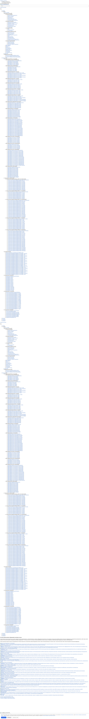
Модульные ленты (11, 34)
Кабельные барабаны (11, 43)
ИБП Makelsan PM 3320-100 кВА (13, 168)
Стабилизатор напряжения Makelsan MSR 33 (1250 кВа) (16, 248)
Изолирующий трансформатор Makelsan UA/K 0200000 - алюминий (16, 271)
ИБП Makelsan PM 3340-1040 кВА (13, 176)
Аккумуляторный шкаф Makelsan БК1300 (12, 312)
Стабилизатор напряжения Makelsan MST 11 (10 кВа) (16, 193)
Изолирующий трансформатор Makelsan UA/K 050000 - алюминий (16, 261)
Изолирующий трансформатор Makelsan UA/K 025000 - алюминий (16, 256)
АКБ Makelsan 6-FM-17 (9, 281)
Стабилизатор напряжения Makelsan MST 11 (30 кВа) (16, 196)
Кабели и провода (10, 16)
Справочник (6, 53)
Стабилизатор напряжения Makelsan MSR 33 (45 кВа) (16, 236)
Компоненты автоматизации (12, 24)
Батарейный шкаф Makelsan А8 (11, 317)
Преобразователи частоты (12, 22)
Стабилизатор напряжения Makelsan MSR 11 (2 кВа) (16, 220)
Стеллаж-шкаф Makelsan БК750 (11, 311)
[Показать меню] (0, 8)
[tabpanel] (44, 1)
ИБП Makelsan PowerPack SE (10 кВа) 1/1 (14, 85)
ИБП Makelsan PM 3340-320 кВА (13, 173)
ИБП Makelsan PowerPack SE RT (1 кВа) (14, 90)
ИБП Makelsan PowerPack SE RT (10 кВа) (14, 409)
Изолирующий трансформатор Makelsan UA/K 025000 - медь (15, 257)
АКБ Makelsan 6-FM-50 (9, 284)
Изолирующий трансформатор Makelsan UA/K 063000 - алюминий (16, 263)
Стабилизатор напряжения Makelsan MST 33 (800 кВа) (16, 213)
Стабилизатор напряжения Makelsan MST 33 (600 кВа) (16, 212)
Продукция (4, 57)
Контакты (3, 320)
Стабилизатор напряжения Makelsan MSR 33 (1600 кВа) (16, 249)
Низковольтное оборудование (12, 15)
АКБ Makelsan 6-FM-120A (10, 288)
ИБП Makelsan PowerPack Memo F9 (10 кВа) (15, 98)
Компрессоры (8, 49)
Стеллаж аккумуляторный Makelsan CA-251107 (13, 298)
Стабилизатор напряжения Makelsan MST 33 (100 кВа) (16, 205)
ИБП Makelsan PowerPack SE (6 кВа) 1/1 (14, 84)
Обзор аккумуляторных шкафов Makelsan (12, 310)
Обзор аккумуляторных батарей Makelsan (12, 276)
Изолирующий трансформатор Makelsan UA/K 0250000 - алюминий (16, 273)
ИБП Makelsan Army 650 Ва (12, 67)
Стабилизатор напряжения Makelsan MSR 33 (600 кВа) (16, 245)
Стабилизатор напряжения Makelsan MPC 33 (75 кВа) (16, 181)
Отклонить (9, 717)
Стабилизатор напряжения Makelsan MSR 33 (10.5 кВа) (16, 233)
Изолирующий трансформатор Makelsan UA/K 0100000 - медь (16, 267)
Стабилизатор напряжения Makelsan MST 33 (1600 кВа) (16, 216)
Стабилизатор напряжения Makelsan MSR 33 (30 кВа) (16, 235)
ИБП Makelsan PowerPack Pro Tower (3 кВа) (15, 77)
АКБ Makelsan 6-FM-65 (9, 285)
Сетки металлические (11, 38)
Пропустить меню (3, 7)
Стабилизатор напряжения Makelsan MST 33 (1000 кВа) (16, 214)
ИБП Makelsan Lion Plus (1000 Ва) (13, 63)
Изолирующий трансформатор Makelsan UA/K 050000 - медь (15, 262)
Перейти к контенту (3, 0)
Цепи (9, 35)
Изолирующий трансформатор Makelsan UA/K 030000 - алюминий (16, 258)
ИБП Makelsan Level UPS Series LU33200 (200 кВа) (16, 159)
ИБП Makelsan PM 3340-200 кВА (13, 170)
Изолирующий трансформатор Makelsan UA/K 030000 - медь (15, 259)
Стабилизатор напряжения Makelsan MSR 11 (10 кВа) (16, 223)
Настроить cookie (15, 717)
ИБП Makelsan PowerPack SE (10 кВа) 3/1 (14, 86)
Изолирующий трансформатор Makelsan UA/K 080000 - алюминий (16, 265)
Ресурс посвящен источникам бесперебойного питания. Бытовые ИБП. (44, 689)
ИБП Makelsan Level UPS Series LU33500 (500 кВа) (16, 162)
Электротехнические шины (12, 19)
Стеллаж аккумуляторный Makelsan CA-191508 (13, 295)
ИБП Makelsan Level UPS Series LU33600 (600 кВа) (16, 163)
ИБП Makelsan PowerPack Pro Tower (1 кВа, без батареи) (17, 73)
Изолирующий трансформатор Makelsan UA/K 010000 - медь (15, 254)
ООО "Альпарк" (6, 12)
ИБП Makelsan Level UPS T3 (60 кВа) (14, 142)
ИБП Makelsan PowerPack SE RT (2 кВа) (14, 91)
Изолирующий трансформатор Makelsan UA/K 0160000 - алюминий (16, 270)
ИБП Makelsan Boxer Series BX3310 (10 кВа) (15, 119)
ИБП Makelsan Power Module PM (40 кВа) (14, 107)
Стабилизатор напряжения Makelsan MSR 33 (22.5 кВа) (16, 234)
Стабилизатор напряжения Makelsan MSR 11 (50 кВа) (16, 228)
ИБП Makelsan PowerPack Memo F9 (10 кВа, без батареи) (17, 99)
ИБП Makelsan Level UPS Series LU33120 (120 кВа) (16, 157)
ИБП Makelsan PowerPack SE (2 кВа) (13, 81)
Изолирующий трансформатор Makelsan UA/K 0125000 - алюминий (16, 268)
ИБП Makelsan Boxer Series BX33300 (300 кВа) (15, 132)
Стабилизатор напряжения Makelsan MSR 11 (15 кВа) (16, 224)
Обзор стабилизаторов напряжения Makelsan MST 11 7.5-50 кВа (18, 191)
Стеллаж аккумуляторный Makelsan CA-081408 (13, 300)
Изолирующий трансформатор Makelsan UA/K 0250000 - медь (16, 274)
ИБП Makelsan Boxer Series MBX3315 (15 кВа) (15, 122)
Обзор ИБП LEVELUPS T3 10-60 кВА (14, 137)
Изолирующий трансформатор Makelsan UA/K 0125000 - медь (16, 269)
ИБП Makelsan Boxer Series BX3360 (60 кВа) (15, 126)
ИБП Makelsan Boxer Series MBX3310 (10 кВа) (15, 120)
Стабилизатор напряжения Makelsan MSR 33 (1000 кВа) (16, 247)
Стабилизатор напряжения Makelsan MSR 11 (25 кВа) (16, 226)
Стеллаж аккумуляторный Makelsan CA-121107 (13, 304)
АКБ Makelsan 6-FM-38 (9, 283)
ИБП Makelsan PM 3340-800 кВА (13, 175)
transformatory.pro (3, 692)
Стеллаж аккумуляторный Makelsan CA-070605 (13, 294)
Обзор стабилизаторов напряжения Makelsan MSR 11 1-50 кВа (17, 218)
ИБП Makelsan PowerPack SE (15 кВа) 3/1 (14, 87)
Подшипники (10, 27)
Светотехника (10, 17)
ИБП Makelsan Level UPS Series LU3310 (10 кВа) (15, 466)
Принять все (4, 717)
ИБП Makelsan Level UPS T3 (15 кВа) (14, 139)
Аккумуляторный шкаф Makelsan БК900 (12, 315)
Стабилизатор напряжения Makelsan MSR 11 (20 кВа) (16, 225)
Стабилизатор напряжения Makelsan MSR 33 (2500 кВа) (16, 250)
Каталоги (3, 318)
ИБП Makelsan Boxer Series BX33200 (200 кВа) (15, 130)
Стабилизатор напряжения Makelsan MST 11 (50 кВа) (16, 198)
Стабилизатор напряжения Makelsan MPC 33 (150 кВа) (16, 184)
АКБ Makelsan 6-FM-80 (9, 286)
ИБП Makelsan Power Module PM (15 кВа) (14, 104)
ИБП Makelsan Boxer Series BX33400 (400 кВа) (15, 133)
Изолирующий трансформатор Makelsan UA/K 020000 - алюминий (16, 570)
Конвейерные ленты (11, 32)
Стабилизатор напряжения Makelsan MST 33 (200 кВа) (16, 208)
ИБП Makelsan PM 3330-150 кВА (13, 169)
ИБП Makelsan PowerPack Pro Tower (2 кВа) (15, 391)
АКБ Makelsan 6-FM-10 (9, 279)
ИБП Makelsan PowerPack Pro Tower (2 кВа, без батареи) (17, 75)
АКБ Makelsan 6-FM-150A (10, 289)
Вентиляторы (8, 47)
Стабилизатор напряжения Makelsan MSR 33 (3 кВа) (16, 231)
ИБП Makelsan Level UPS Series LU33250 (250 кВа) (16, 160)
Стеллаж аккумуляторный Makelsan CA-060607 (13, 299)
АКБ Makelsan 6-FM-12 (9, 280)
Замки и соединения (11, 33)
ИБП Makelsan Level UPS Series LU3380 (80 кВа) (15, 156)
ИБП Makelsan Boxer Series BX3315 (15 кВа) (15, 121)
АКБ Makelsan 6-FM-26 (9, 282)
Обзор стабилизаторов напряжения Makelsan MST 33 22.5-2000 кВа (18, 200)
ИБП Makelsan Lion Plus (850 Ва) (13, 62)
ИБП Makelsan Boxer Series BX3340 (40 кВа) (15, 125)
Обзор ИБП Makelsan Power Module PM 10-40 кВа (16, 102)
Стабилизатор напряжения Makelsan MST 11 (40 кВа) (16, 197)
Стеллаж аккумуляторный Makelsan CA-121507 (13, 305)
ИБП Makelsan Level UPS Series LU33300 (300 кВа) (16, 161)
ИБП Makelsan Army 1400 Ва (12, 385)
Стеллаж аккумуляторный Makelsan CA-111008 (13, 302)
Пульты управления (11, 42)
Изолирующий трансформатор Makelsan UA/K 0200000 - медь (16, 272)
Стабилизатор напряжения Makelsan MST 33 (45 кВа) (16, 202)
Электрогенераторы (11, 29)
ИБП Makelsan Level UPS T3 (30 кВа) (14, 140)
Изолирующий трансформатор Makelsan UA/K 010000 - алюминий (16, 253)
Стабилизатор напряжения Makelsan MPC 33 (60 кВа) (16, 180)
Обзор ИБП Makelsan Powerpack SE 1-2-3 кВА (15, 79)
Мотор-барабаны (10, 36)
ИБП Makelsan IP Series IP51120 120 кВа (14, 432)
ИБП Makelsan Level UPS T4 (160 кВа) (14, 147)
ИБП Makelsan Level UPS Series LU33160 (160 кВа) (16, 158)
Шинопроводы (8, 45)
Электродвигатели (11, 25)
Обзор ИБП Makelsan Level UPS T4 (13, 144)
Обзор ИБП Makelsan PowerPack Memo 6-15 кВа (15, 95)
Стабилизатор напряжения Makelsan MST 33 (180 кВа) (16, 207)
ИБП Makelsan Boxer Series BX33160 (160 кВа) (15, 129)
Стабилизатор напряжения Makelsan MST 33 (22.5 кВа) (16, 201)
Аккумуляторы (10, 30)
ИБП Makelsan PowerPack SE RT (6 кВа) (14, 93)
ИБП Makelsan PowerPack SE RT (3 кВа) (14, 92)
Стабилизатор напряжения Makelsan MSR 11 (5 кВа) (16, 222)
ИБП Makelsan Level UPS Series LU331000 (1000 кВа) (16, 165)
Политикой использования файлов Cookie (67, 714)
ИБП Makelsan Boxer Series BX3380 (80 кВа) (15, 127)
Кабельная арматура (11, 18)
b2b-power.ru (2, 689)
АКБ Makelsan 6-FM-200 (10, 290)
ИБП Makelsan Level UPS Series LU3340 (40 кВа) (15, 154)
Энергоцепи (8, 51)
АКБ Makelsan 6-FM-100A (10, 287)
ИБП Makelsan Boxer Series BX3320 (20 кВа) (15, 438)
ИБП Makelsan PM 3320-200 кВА (13, 171)
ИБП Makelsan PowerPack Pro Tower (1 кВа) (15, 74)
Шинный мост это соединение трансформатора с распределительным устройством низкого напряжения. (49, 686)
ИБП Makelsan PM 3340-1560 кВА (13, 177)
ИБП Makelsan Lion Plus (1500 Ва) (13, 64)
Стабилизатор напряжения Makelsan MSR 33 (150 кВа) (16, 240)
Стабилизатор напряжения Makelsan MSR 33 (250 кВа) (16, 242)
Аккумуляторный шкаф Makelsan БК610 (12, 316)
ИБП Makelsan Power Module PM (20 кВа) (14, 105)
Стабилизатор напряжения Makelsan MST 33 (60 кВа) (16, 203)
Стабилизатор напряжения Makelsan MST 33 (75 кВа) (16, 204)
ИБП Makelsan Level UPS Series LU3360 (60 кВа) (15, 155)
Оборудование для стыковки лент (13, 39)
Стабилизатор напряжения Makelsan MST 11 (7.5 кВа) (16, 192)
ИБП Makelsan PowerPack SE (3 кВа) (13, 397)
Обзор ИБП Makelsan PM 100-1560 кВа (14, 167)
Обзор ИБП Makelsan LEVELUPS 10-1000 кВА (15, 150)
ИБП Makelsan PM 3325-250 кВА (13, 172)
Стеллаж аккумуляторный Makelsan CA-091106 (13, 297)
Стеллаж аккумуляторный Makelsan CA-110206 (13, 301)
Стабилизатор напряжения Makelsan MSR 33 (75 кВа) (16, 238)
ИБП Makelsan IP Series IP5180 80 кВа (14, 115)
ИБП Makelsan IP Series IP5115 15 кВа (14, 111)
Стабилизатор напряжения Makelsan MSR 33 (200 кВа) (16, 241)
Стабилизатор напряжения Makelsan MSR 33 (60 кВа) (16, 237)
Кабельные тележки (11, 41)
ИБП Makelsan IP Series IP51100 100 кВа (14, 116)
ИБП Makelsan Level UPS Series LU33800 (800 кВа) (16, 164)
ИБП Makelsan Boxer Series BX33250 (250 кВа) (15, 131)
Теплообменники (8, 48)
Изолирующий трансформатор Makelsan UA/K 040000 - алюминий (16, 260)
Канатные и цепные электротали (13, 44)
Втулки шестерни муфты (12, 26)
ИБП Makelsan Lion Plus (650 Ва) (13, 61)
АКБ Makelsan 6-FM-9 (9, 278)
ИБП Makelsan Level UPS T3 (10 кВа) (14, 138)
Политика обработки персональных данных (13, 56)
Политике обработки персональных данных (49, 715)
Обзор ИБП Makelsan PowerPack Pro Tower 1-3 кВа (16, 72)
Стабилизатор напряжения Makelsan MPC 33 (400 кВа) (16, 186)
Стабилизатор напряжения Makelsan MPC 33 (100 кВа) (16, 182)
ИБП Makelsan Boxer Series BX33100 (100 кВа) (15, 443)
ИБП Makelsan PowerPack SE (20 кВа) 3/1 (14, 403)
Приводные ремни (11, 37)
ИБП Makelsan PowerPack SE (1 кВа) (13, 80)
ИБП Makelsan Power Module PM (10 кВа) (14, 103)
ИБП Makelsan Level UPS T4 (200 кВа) (14, 148)
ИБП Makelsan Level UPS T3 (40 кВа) (14, 141)
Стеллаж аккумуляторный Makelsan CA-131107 (13, 307)
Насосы (7, 46)
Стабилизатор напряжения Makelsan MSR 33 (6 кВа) (16, 232)
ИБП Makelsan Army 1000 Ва (12, 69)
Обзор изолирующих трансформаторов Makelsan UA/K (14, 252)
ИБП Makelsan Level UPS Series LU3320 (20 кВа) (15, 152)
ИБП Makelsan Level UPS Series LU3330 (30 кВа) (15, 153)
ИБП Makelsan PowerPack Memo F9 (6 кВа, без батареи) (16, 97)
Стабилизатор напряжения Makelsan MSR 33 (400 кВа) (16, 559)
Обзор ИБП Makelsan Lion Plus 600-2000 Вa (15, 60)
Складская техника (9, 52)
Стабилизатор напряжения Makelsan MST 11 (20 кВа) (16, 195)
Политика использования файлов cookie (12, 55)
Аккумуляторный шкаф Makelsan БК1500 (12, 313)
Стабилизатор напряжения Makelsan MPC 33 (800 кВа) (16, 189)
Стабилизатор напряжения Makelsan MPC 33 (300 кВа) (16, 185)
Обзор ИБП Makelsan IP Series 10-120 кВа (14, 109)
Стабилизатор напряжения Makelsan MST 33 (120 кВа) (16, 206)
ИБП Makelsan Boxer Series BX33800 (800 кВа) (15, 135)
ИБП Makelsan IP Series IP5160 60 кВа (14, 114)
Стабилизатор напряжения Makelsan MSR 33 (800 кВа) (16, 246)
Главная (3, 10)
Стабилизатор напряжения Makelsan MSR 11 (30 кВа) (16, 227)
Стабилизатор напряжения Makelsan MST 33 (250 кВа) (16, 209)
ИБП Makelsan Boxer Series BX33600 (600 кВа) (15, 134)
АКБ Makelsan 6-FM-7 (9, 277)
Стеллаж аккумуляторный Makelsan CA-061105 (13, 296)
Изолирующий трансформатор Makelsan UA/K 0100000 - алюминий (16, 266)
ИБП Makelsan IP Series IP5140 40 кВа (14, 113)
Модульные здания (9, 50)
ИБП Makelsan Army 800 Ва (12, 68)
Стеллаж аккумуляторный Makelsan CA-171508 (13, 623)
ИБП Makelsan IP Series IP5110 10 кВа (14, 110)
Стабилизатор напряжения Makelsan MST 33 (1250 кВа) (16, 215)
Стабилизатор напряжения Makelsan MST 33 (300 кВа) (16, 210)
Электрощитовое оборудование (13, 20)
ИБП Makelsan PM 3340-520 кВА (13, 174)
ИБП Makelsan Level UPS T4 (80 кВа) (14, 145)
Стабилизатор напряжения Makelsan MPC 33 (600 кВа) (16, 188)
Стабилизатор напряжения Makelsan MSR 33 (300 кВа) (16, 243)
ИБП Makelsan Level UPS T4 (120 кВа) (14, 146)
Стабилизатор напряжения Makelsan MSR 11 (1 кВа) (16, 219)
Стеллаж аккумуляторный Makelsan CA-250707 (13, 306)
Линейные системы (11, 23)
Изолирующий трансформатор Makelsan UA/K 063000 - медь (15, 264)
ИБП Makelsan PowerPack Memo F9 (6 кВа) (14, 96)
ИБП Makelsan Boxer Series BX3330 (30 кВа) (15, 124)
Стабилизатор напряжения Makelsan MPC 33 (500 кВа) (16, 187)
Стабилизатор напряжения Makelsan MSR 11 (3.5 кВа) (16, 221)
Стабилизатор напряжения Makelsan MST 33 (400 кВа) (16, 211)
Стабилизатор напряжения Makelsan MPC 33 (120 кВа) (16, 183)
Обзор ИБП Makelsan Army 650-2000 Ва (14, 66)
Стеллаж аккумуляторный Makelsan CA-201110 (13, 293)
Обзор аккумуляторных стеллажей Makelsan (13, 292)
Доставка (3, 634)
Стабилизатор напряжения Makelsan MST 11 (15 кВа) (16, 194)
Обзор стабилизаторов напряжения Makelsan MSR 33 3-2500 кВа (18, 230)
